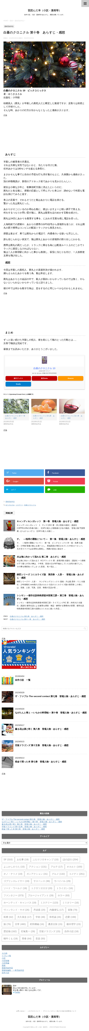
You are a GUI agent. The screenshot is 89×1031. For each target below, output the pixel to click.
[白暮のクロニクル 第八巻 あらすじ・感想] (72, 406)
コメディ (76, 874)
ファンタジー (14, 895)
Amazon (71, 378)
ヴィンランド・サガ (16, 910)
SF (8, 859)
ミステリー (19, 505)
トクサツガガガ (41, 888)
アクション (38, 866)
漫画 (3, 965)
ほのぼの (70, 859)
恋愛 (70, 917)
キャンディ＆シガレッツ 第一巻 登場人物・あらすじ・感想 (47, 521)
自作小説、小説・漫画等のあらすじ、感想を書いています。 (44, 1021)
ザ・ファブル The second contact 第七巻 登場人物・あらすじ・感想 (50, 696)
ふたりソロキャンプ (46, 859)
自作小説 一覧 (22, 680)
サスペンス (41, 881)
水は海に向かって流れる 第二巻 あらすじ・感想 (41, 557)
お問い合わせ (20, 1011)
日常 (20, 924)
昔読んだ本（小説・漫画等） (44, 10)
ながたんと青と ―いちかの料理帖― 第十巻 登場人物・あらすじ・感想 (51, 712)
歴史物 (10, 931)
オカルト (74, 866)
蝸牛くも (11, 938)
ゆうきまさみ (10, 505)
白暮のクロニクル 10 (44, 368)
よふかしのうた (14, 866)
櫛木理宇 (74, 924)
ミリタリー (70, 902)
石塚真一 (28, 931)
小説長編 (5, 963)
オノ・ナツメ (13, 874)
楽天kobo (44, 378)
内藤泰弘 (56, 910)
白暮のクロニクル (30, 505)
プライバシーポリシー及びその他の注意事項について (59, 1011)
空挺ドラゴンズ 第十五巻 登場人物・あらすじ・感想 (41, 745)
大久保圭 (24, 917)
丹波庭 (39, 910)
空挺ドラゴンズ (49, 931)
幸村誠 (55, 917)
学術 (40, 917)
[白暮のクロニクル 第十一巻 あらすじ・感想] (16, 406)
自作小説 (71, 931)
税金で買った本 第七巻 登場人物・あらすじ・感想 (40, 761)
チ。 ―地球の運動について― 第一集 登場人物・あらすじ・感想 (51, 539)
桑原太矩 (55, 924)
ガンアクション (37, 874)
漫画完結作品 (10, 501)
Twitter (17, 992)
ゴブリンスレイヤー (16, 881)
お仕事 (23, 859)
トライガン (64, 888)
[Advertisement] (44, 133)
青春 (26, 938)
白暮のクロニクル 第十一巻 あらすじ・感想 (27, 619)
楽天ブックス (18, 378)
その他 (4, 953)
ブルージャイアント (41, 895)
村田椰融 (37, 924)
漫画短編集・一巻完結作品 (13, 970)
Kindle (18, 384)
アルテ (57, 866)
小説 (3, 958)
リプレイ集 (6, 956)
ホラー (64, 895)
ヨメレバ (47, 371)
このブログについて (33, 1011)
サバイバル (62, 881)
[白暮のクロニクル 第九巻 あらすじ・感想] (44, 406)
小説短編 (5, 961)
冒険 (72, 910)
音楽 (40, 938)
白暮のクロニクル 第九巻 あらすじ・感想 (26, 616)
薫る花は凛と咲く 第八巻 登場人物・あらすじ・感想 (41, 729)
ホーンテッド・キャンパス (20, 902)
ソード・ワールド (15, 888)
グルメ (58, 874)
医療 (8, 917)
